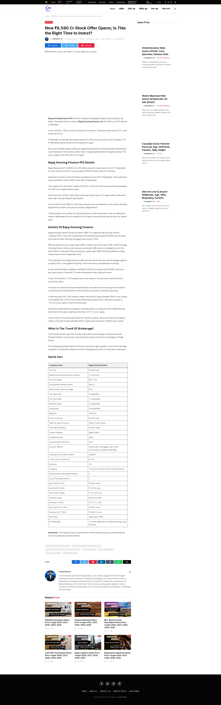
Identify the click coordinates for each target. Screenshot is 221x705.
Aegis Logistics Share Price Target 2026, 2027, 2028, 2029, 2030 (87, 655)
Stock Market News (70, 553)
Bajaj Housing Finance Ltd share (58, 546)
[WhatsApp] (37, 132)
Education (102, 2)
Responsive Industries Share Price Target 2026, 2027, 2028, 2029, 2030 (117, 655)
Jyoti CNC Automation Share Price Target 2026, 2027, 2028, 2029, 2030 (58, 655)
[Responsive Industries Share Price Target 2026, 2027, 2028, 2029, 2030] (117, 642)
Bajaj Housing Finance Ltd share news (86, 546)
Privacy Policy (79, 2)
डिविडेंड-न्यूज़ (143, 9)
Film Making (148, 2)
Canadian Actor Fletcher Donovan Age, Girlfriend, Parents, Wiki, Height (156, 146)
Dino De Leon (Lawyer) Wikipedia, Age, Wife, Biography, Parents (154, 194)
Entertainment (163, 58)
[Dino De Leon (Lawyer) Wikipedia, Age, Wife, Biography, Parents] (156, 181)
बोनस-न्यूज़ (154, 9)
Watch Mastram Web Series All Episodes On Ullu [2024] (154, 98)
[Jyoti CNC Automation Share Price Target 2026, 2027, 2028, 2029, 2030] (58, 642)
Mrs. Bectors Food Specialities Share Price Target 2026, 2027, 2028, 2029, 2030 (116, 624)
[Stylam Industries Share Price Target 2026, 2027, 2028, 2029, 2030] (88, 609)
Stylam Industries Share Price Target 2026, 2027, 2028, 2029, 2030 (86, 622)
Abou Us (60, 2)
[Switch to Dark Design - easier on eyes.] (175, 9)
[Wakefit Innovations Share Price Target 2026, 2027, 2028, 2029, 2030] (58, 609)
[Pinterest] (37, 137)
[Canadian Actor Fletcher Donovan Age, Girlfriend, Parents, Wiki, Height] (156, 133)
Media (111, 2)
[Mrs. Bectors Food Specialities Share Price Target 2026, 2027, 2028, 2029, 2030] (117, 609)
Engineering (120, 2)
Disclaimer (92, 2)
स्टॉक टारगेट (166, 9)
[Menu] (46, 2)
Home (53, 2)
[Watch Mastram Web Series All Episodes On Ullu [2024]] (156, 85)
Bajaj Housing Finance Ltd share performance (63, 549)
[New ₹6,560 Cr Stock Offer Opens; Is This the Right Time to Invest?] (88, 78)
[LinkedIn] (37, 127)
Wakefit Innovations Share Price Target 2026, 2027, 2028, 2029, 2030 (57, 622)
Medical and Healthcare (132, 2)
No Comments (108, 39)
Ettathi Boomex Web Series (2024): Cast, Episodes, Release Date (155, 51)
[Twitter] (37, 122)
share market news (106, 549)
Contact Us (69, 2)
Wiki (158, 201)
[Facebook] (37, 118)
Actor (159, 153)
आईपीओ (121, 9)
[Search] (175, 2)
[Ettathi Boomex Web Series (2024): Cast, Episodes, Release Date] (156, 37)
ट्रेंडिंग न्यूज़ (131, 9)
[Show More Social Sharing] (97, 45)
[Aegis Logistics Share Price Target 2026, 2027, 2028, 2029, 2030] (88, 642)
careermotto (57, 39)
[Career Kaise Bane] (48, 8)
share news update (53, 553)
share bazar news (89, 549)
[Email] (37, 142)
